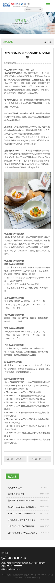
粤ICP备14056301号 (38, 574)
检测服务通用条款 (32, 577)
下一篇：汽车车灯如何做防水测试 (41, 458)
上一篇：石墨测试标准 (17, 458)
